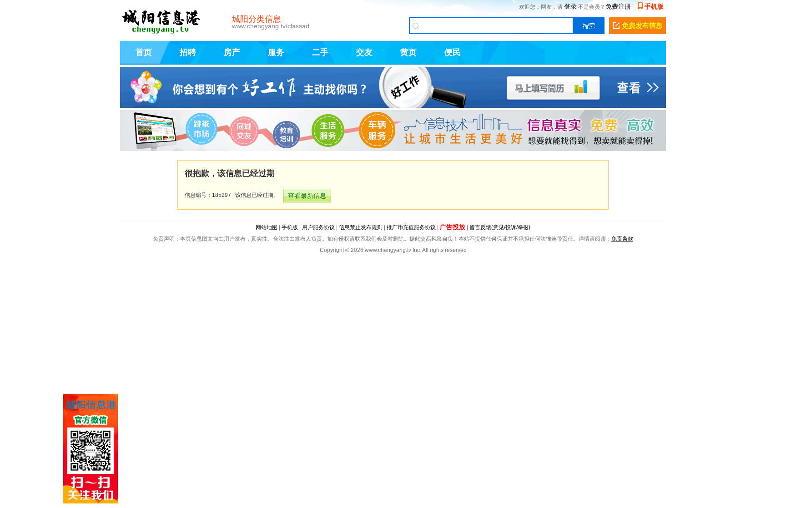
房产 (232, 52)
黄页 (408, 52)
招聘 (188, 52)
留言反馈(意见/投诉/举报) (499, 227)
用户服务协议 (318, 227)
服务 (276, 52)
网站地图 (266, 227)
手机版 (654, 6)
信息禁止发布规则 (361, 227)
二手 (320, 52)
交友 (364, 52)
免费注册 (618, 6)
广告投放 (452, 227)
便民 (452, 52)
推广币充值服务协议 (411, 227)
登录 (570, 6)
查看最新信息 (307, 195)
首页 (144, 52)
